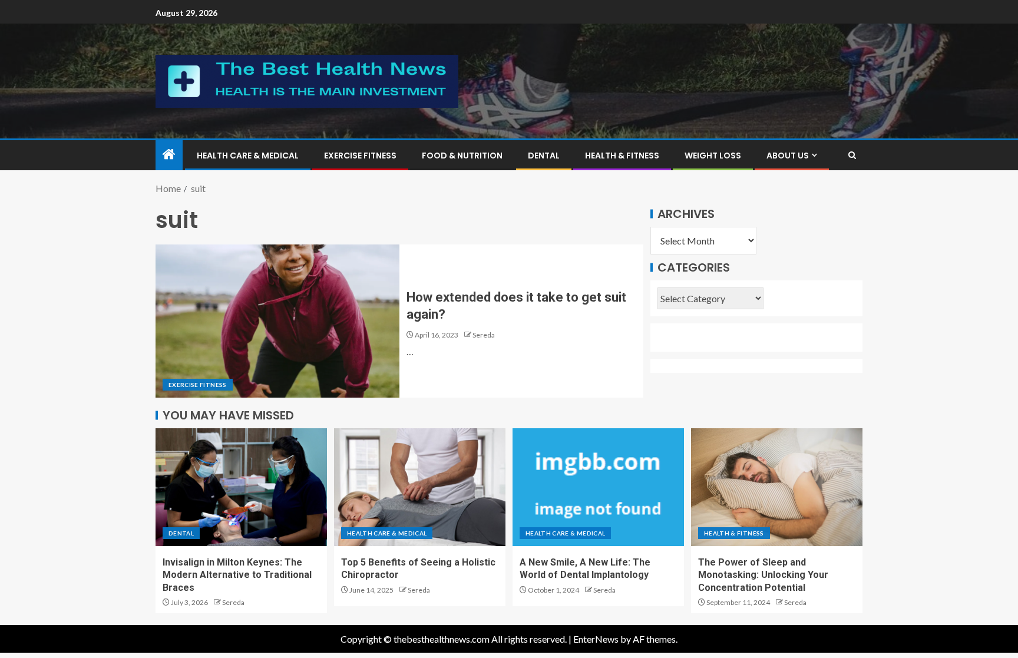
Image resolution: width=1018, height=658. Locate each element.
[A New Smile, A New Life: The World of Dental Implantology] (598, 487)
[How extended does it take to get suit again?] (277, 321)
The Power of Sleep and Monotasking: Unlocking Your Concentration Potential (763, 575)
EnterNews (596, 638)
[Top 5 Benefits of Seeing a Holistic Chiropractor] (419, 487)
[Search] (852, 155)
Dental (544, 155)
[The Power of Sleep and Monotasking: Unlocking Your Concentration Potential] (776, 487)
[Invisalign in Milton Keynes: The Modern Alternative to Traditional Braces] (241, 487)
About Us (787, 155)
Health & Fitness (622, 155)
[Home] (169, 154)
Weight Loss (713, 155)
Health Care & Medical (248, 155)
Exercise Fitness (360, 155)
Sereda (483, 334)
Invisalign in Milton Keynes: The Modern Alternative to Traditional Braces (237, 575)
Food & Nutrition (462, 155)
